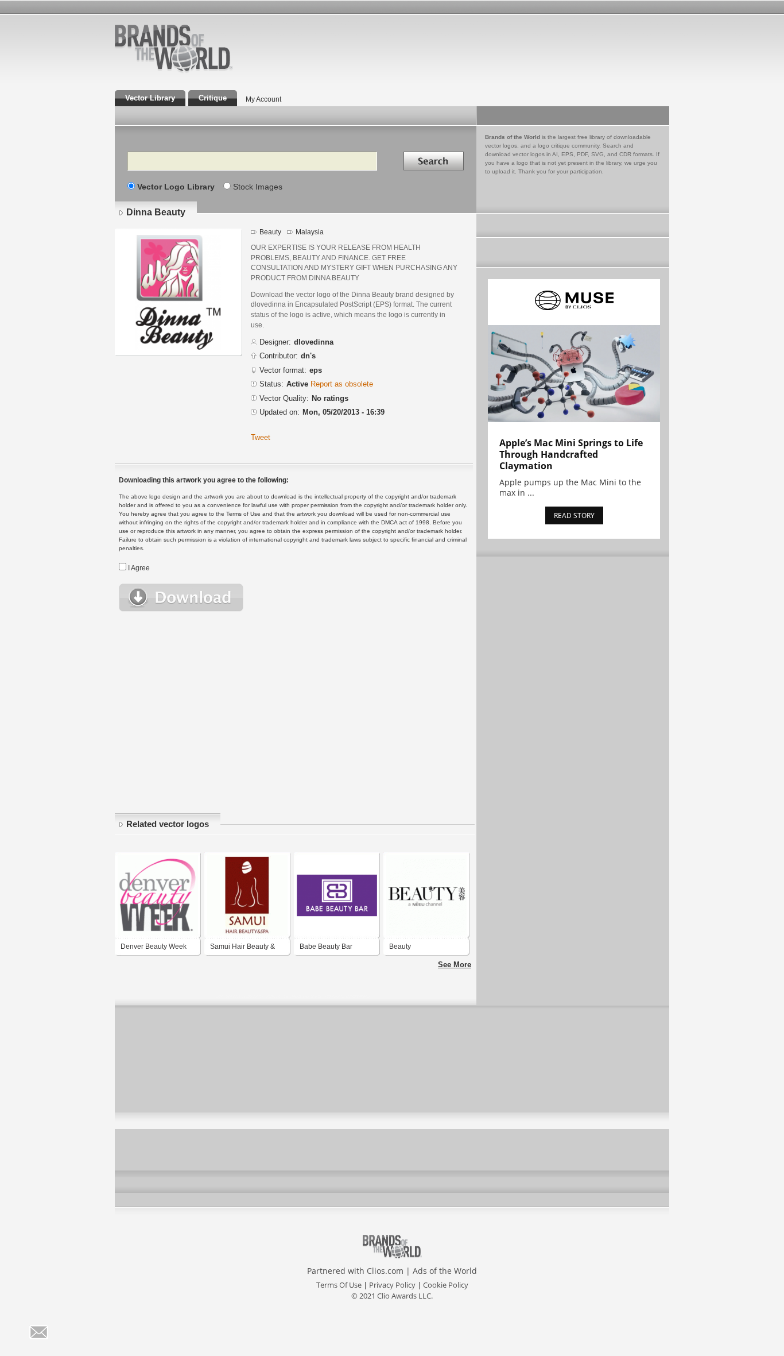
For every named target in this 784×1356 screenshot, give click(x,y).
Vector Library (150, 98)
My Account (263, 99)
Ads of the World (445, 1270)
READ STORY (574, 515)
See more (454, 964)
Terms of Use (339, 1285)
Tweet (260, 437)
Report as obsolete (342, 384)
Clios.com (385, 1270)
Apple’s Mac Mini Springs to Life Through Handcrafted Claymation (571, 454)
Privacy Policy (392, 1285)
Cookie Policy (445, 1285)
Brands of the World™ (173, 48)
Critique (213, 98)
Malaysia (310, 232)
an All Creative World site (210, 71)
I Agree (139, 568)
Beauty (270, 232)
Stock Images (257, 186)
